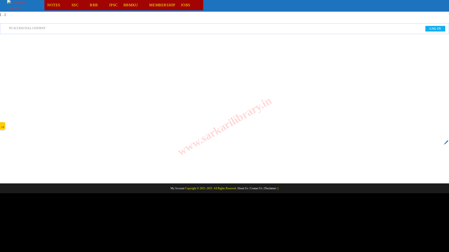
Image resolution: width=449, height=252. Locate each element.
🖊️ (446, 142)
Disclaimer (270, 188)
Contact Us (256, 188)
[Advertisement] (224, 112)
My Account (177, 188)
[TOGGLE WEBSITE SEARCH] (201, 5)
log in (435, 28)
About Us (242, 188)
